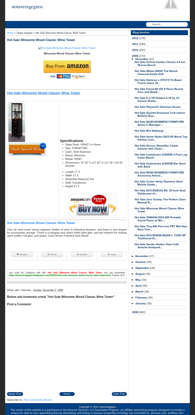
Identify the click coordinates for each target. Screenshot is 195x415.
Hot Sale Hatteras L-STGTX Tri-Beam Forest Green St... (158, 81)
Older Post (119, 393)
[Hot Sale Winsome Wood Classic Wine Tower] (67, 47)
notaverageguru (27, 6)
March (139, 291)
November (142, 256)
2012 (135, 38)
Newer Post (15, 393)
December (142, 58)
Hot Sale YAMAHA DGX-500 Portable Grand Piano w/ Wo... (158, 219)
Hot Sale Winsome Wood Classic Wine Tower (41, 40)
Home (10, 32)
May (138, 279)
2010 (135, 50)
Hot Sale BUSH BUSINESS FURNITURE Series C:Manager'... (159, 123)
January (141, 303)
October (141, 262)
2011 (135, 44)
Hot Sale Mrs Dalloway (149, 130)
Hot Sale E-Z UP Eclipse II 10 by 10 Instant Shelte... (157, 99)
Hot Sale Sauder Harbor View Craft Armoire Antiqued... (157, 246)
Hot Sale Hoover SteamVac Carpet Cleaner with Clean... (156, 147)
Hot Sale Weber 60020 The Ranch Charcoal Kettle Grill (156, 72)
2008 (135, 312)
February (141, 297)
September (142, 267)
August (140, 273)
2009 (135, 55)
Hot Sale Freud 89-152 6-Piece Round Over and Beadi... (159, 90)
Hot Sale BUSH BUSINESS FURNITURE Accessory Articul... (159, 174)
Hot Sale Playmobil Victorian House (158, 106)
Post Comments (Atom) (38, 399)
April (138, 285)
